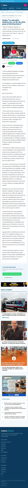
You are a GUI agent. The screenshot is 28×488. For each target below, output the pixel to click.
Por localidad (4, 452)
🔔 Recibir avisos (8, 277)
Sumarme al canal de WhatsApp (12, 274)
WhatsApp (11, 63)
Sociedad (18, 8)
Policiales (3, 446)
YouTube (3, 471)
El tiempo (3, 462)
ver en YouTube (13, 60)
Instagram (3, 467)
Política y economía (10, 12)
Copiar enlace (9, 66)
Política (11, 8)
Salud (2, 450)
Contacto (3, 460)
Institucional (4, 458)
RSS (2, 473)
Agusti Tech (4, 485)
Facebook (19, 63)
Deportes (3, 448)
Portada (4, 8)
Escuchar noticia (9, 43)
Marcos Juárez (19, 12)
